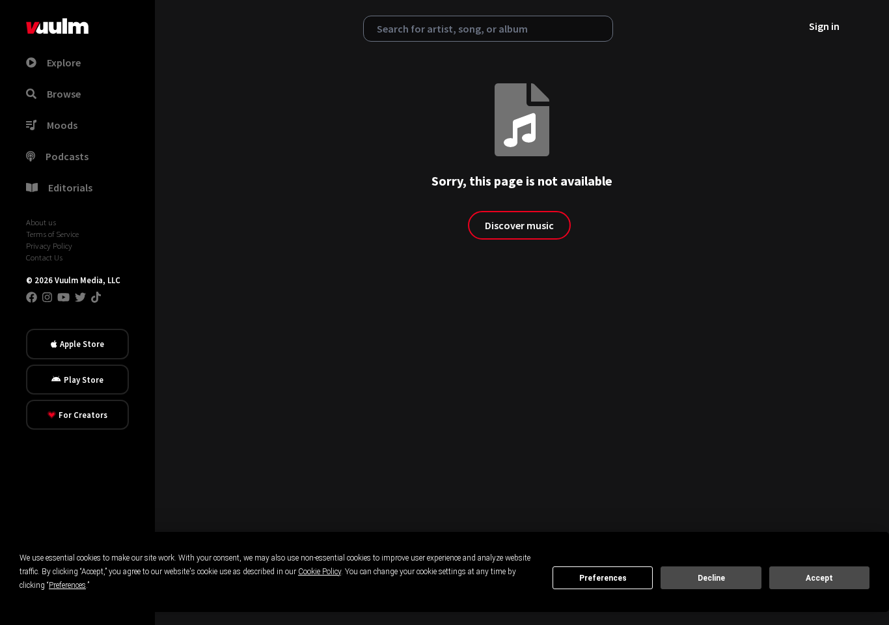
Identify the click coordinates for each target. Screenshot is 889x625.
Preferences (603, 578)
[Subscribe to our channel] (63, 297)
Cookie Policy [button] (319, 571)
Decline (711, 578)
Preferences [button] (67, 585)
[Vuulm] (57, 26)
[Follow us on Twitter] (80, 297)
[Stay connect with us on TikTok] (96, 297)
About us (41, 222)
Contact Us (44, 257)
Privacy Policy (49, 245)
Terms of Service (52, 234)
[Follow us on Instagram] (47, 297)
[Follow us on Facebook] (31, 297)
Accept (819, 578)
